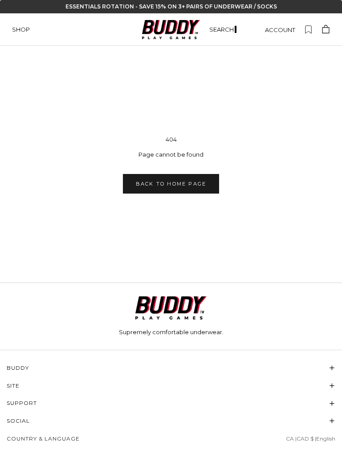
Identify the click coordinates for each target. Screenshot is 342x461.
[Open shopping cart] (326, 29)
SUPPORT (171, 403)
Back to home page (171, 184)
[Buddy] (171, 307)
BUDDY (171, 367)
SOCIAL (171, 420)
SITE (171, 385)
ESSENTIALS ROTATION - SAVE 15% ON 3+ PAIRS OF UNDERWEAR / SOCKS (171, 6)
